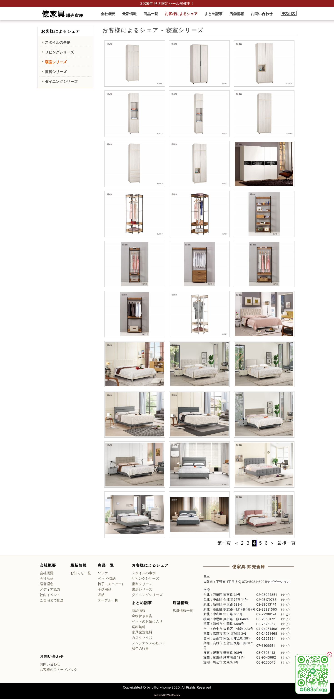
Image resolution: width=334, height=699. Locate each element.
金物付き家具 (142, 616)
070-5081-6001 (254, 582)
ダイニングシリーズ (61, 81)
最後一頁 (286, 543)
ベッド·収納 (107, 578)
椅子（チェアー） (111, 584)
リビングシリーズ (59, 52)
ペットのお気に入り (147, 621)
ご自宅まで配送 (52, 600)
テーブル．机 (108, 600)
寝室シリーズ (56, 62)
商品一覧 (151, 13)
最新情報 (129, 13)
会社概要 (108, 13)
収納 (101, 595)
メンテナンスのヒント (149, 643)
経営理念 (46, 584)
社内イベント (50, 595)
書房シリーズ (56, 71)
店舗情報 (236, 13)
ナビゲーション (278, 582)
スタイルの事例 (57, 42)
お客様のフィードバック (58, 670)
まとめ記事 (213, 13)
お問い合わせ (262, 13)
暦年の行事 (140, 648)
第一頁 (224, 543)
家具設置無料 (142, 632)
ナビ (285, 594)
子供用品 (104, 589)
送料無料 (138, 627)
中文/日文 (288, 13)
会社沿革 (46, 578)
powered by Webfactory (167, 695)
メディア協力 (50, 589)
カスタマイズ (142, 638)
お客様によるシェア (181, 13)
